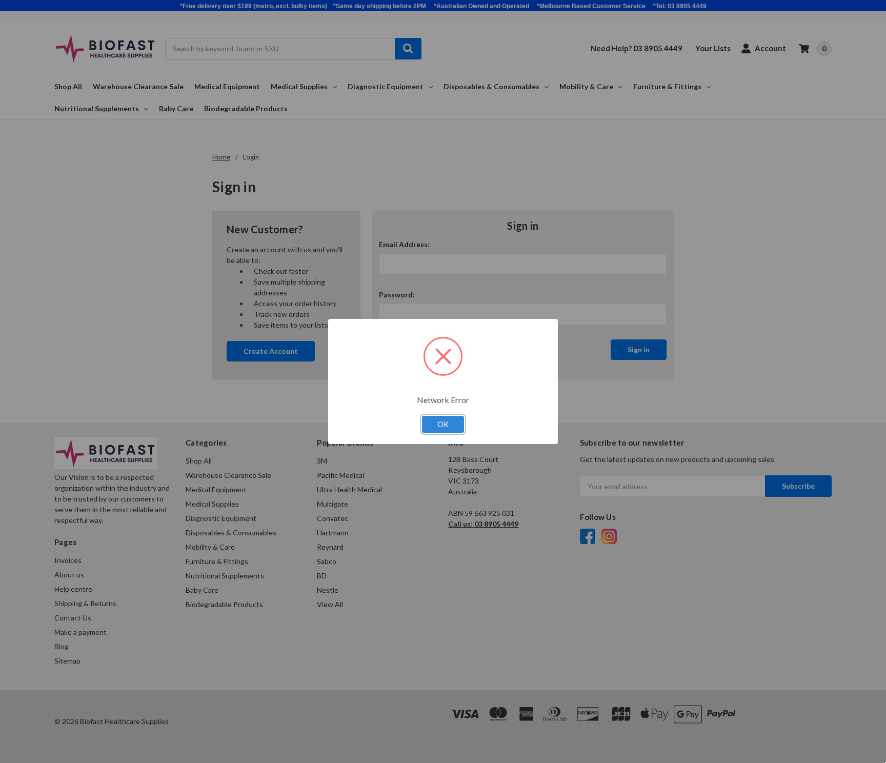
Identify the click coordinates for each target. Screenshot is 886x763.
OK (443, 424)
